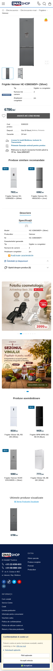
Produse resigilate (34, 562)
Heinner (5, 13)
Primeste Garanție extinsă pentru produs (28, 145)
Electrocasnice (12, 10)
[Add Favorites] (4, 116)
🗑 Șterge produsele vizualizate (26, 502)
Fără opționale (26, 655)
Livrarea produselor (8, 610)
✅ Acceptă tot (26, 666)
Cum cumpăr (6, 599)
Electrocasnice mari (29, 10)
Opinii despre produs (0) (19, 268)
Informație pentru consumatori (12, 614)
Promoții (31, 566)
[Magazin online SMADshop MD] (21, 3)
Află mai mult (21, 646)
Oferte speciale (33, 558)
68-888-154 (13, 568)
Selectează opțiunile (12, 650)
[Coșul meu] (49, 3)
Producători (32, 570)
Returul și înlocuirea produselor (13, 629)
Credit (4, 607)
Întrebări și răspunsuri (17, 261)
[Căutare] (44, 3)
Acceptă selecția (26, 661)
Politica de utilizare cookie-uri (12, 625)
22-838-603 (13, 564)
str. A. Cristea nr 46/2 (12, 572)
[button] (18, 333)
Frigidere (42, 10)
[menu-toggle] (3, 3)
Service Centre (7, 603)
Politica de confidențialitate (11, 622)
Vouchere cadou (7, 618)
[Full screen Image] (46, 62)
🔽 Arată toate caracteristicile (20, 255)
